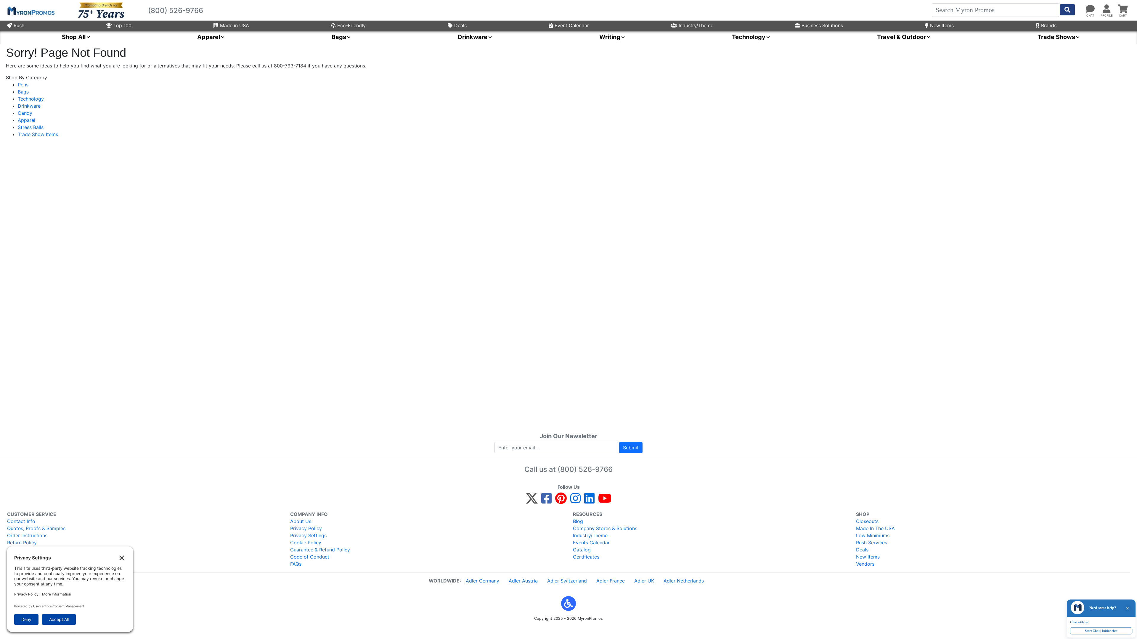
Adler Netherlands (684, 581)
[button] (568, 603)
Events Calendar (591, 543)
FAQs (295, 564)
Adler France (610, 581)
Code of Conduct (309, 557)
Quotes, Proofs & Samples (36, 528)
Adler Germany (482, 581)
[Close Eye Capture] (1126, 604)
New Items (942, 25)
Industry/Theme (696, 25)
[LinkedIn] (589, 501)
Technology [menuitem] (748, 37)
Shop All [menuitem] (74, 37)
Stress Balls (31, 127)
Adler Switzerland (567, 581)
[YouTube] (604, 501)
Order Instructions (27, 535)
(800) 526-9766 (585, 469)
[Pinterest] (560, 501)
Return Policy (22, 543)
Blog (578, 521)
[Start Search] (1067, 9)
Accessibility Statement (33, 550)
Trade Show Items (38, 134)
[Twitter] (531, 501)
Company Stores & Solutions (605, 528)
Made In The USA (875, 528)
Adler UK (644, 581)
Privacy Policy (306, 528)
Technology (31, 99)
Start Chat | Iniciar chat (1097, 630)
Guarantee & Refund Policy (320, 550)
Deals (460, 25)
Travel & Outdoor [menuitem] (901, 37)
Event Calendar (572, 25)
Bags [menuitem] (339, 37)
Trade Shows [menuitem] (1056, 37)
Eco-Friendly (351, 25)
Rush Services (871, 543)
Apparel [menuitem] (208, 37)
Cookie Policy (305, 543)
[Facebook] (546, 501)
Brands (1048, 25)
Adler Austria (523, 581)
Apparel (26, 120)
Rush (19, 25)
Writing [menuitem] (609, 37)
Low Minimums (872, 535)
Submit (631, 448)
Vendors (865, 564)
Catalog (582, 550)
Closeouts (867, 521)
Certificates (586, 557)
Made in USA (234, 25)
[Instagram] (575, 501)
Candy (25, 113)
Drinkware (29, 106)
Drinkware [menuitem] (472, 37)
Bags (23, 92)
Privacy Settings (308, 535)
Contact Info (21, 521)
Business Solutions (822, 25)
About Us (300, 521)
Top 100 (122, 25)
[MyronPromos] (30, 10)
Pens (23, 85)
